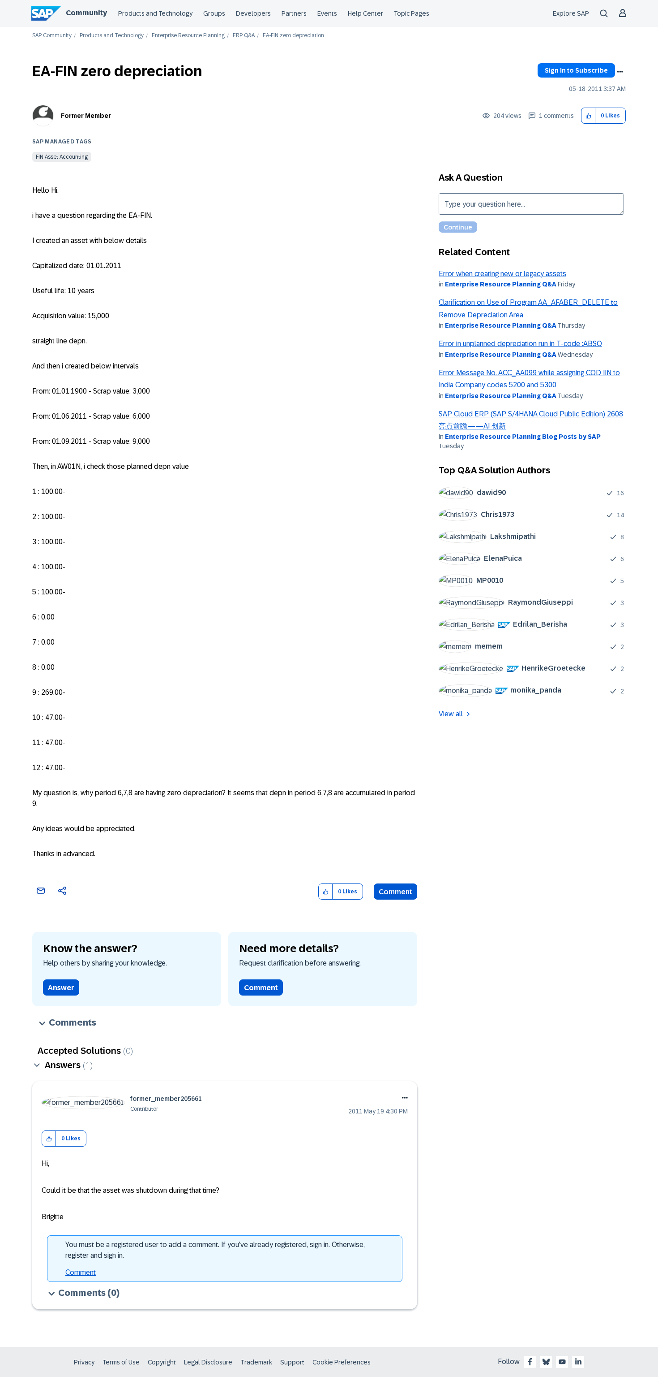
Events (327, 13)
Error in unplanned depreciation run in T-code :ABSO (520, 343)
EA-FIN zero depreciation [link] (293, 36)
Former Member (86, 115)
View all (451, 714)
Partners (294, 13)
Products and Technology (155, 13)
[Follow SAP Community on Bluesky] (546, 1361)
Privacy (84, 1362)
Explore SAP (571, 13)
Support (292, 1362)
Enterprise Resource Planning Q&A (500, 284)
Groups (214, 13)
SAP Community (52, 36)
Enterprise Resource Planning (188, 36)
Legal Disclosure (208, 1362)
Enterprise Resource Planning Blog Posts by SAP (523, 436)
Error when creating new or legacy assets (502, 273)
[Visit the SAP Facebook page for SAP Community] (530, 1361)
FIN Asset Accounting (62, 157)
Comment (395, 892)
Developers (253, 13)
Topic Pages (411, 13)
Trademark (256, 1362)
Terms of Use (121, 1362)
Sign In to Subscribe (576, 70)
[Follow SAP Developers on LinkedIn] (578, 1361)
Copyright (162, 1362)
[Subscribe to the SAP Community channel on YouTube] (562, 1361)
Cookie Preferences (341, 1362)
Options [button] (620, 71)
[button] (588, 116)
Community (86, 13)
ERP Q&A (244, 36)
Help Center (365, 13)
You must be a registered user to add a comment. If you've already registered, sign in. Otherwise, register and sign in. (215, 1250)
